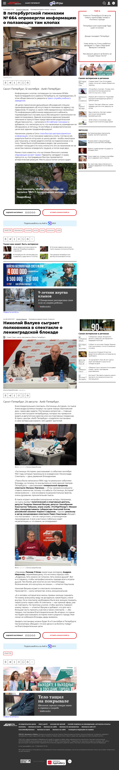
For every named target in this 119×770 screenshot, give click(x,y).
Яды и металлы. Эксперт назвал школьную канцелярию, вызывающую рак (100, 114)
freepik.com (7, 77)
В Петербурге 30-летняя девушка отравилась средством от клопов (25, 255)
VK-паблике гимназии (57, 122)
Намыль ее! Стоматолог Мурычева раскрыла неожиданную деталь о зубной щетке (101, 98)
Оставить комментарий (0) (59, 212)
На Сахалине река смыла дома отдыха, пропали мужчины (99, 134)
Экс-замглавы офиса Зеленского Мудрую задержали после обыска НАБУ (100, 165)
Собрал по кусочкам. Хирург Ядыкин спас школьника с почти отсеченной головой (102, 346)
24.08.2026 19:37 (9, 319)
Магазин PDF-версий (57, 724)
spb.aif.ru (22, 390)
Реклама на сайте (50, 727)
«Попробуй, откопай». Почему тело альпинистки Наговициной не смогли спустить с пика (101, 91)
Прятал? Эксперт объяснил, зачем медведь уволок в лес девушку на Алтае (101, 106)
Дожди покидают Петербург (97, 36)
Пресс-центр (43, 724)
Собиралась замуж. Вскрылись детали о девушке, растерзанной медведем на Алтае (100, 338)
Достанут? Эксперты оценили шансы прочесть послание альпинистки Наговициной (102, 377)
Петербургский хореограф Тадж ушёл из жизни (97, 27)
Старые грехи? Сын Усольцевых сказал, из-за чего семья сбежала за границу (102, 83)
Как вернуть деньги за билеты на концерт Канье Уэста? (97, 55)
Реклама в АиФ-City (89, 727)
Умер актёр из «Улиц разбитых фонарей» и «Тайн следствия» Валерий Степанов (97, 46)
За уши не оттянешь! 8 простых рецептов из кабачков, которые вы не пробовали (102, 354)
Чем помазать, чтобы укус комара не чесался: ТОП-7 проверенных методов (41, 190)
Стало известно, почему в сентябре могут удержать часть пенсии (101, 157)
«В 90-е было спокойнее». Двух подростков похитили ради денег (101, 121)
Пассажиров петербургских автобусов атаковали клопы (60, 255)
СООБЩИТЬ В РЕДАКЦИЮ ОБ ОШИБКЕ (81, 730)
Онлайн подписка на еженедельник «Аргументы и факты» (89, 724)
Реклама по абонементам (69, 727)
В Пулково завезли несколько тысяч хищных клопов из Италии (62, 248)
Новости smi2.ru (11, 312)
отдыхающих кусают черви (28, 155)
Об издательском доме (27, 724)
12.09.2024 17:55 (8, 9)
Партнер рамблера (38, 761)
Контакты (22, 727)
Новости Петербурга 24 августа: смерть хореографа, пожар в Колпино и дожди (97, 18)
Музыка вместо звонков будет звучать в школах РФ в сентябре (99, 141)
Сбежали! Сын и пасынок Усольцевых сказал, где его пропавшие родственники (102, 369)
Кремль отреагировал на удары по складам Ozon (100, 149)
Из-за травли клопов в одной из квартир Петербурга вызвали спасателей (24, 249)
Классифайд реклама (27, 730)
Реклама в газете (34, 727)
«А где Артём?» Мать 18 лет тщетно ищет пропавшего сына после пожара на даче (101, 361)
